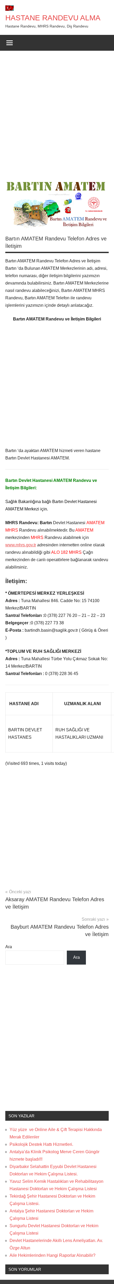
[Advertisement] (57, 115)
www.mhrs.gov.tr (20, 545)
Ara (8, 947)
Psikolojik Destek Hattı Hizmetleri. (41, 1144)
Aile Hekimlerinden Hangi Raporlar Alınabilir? (52, 1255)
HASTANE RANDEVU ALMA (52, 18)
